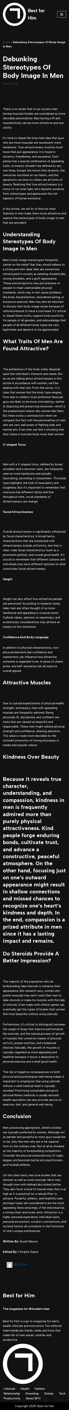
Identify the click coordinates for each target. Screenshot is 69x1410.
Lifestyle (9, 1388)
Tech (62, 1393)
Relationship (10, 83)
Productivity (12, 1398)
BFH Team (20, 1264)
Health (25, 1388)
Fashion (39, 1388)
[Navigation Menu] (61, 14)
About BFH (33, 1398)
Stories (48, 1393)
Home (6, 42)
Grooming (32, 1393)
